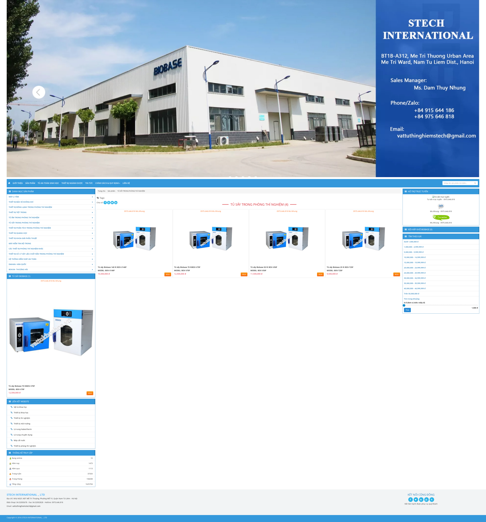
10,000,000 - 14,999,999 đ (415, 257)
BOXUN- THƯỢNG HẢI (18, 269)
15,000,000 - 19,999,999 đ (415, 262)
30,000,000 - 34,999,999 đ (415, 278)
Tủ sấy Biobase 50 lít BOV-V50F (263, 267)
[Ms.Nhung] (441, 206)
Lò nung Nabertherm (23, 429)
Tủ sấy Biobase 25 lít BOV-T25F (340, 267)
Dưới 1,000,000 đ (411, 241)
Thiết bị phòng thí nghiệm (25, 446)
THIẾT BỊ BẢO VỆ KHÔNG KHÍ (21, 202)
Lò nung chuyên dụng (23, 435)
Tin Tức (89, 183)
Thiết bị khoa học (21, 412)
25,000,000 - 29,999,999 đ (415, 273)
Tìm (407, 310)
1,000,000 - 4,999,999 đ (413, 247)
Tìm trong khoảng (411, 299)
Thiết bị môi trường (22, 423)
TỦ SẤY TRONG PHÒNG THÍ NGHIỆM (24, 222)
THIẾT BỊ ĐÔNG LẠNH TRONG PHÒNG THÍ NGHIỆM (30, 207)
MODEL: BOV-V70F (182, 270)
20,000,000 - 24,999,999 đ (415, 267)
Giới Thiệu (18, 183)
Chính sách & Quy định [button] (107, 183)
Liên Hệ (126, 183)
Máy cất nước (19, 440)
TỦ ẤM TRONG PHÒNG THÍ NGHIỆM (24, 217)
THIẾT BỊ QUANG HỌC (18, 233)
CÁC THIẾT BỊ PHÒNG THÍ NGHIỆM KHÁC (26, 248)
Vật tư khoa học (20, 407)
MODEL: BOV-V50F (258, 270)
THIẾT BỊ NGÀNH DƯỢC (72, 183)
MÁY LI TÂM (14, 196)
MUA (168, 274)
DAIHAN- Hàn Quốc (17, 264)
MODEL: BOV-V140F (106, 270)
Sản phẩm (30, 183)
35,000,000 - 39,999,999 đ (415, 283)
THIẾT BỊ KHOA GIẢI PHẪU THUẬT (23, 238)
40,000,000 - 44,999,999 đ (415, 288)
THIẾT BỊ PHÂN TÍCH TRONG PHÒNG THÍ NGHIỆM (30, 228)
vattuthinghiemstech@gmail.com (26, 506)
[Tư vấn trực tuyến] (440, 196)
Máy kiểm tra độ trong (20, 243)
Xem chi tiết (165, 264)
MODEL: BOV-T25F (334, 270)
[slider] (404, 305)
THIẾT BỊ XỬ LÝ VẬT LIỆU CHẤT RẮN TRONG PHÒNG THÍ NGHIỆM (36, 254)
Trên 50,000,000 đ (411, 293)
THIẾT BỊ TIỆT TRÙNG (17, 212)
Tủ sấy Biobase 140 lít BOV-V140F (112, 267)
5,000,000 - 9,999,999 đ (413, 252)
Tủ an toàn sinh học (48, 183)
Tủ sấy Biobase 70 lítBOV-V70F (187, 267)
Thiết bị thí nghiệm (22, 418)
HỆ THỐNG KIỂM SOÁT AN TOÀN (22, 259)
